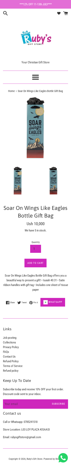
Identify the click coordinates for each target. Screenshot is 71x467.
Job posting (9, 338)
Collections (9, 342)
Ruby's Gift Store (34, 459)
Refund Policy (11, 361)
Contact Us (9, 356)
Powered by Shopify (53, 459)
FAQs (6, 352)
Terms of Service (12, 366)
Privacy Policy (11, 347)
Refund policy (10, 370)
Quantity (36, 242)
